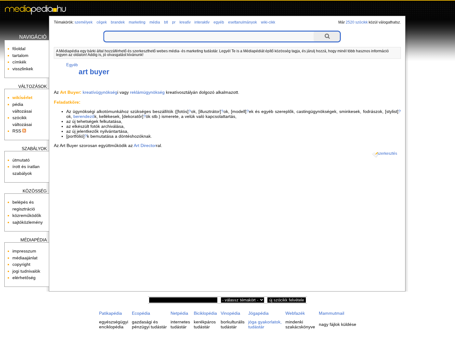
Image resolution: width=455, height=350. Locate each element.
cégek (102, 22)
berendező (83, 116)
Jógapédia (258, 313)
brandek (118, 22)
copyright (21, 264)
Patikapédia (110, 313)
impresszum (24, 250)
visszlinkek (22, 68)
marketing (137, 22)
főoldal (18, 48)
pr (174, 22)
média (155, 22)
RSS (17, 130)
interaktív (202, 22)
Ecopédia (141, 313)
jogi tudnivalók (26, 271)
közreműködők (26, 215)
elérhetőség (24, 277)
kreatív (185, 22)
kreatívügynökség (100, 92)
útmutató (21, 160)
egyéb (219, 22)
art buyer (94, 72)
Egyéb (72, 65)
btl (166, 22)
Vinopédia (230, 313)
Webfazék (295, 313)
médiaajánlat (24, 257)
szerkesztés (387, 153)
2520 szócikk (357, 22)
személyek (84, 22)
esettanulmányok (242, 22)
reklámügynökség (147, 92)
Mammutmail (331, 313)
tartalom (20, 55)
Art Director (145, 145)
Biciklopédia (205, 313)
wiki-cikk (268, 22)
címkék (19, 61)
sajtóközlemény (27, 222)
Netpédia (179, 313)
